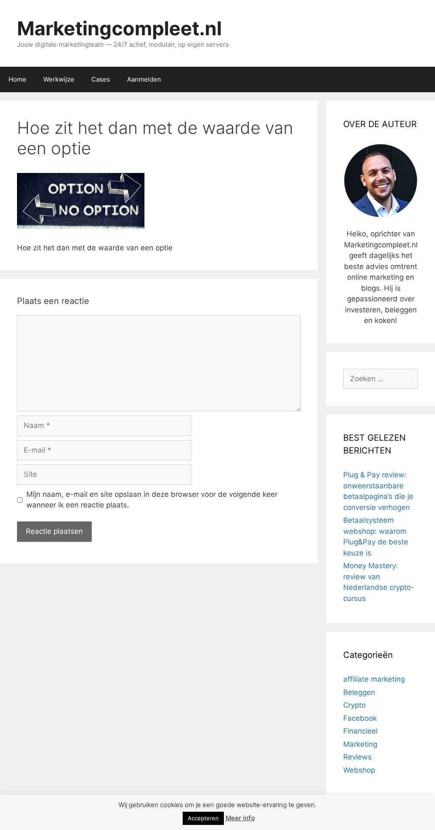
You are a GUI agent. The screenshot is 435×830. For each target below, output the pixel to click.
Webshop (359, 770)
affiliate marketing (374, 679)
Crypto (354, 705)
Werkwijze (58, 79)
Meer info (240, 818)
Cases (100, 79)
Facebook (360, 718)
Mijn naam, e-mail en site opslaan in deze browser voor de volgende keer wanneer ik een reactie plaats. (151, 500)
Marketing (360, 744)
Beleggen (359, 692)
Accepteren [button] (203, 818)
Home (17, 79)
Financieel (360, 731)
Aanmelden (144, 79)
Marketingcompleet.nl (119, 28)
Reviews (357, 757)
